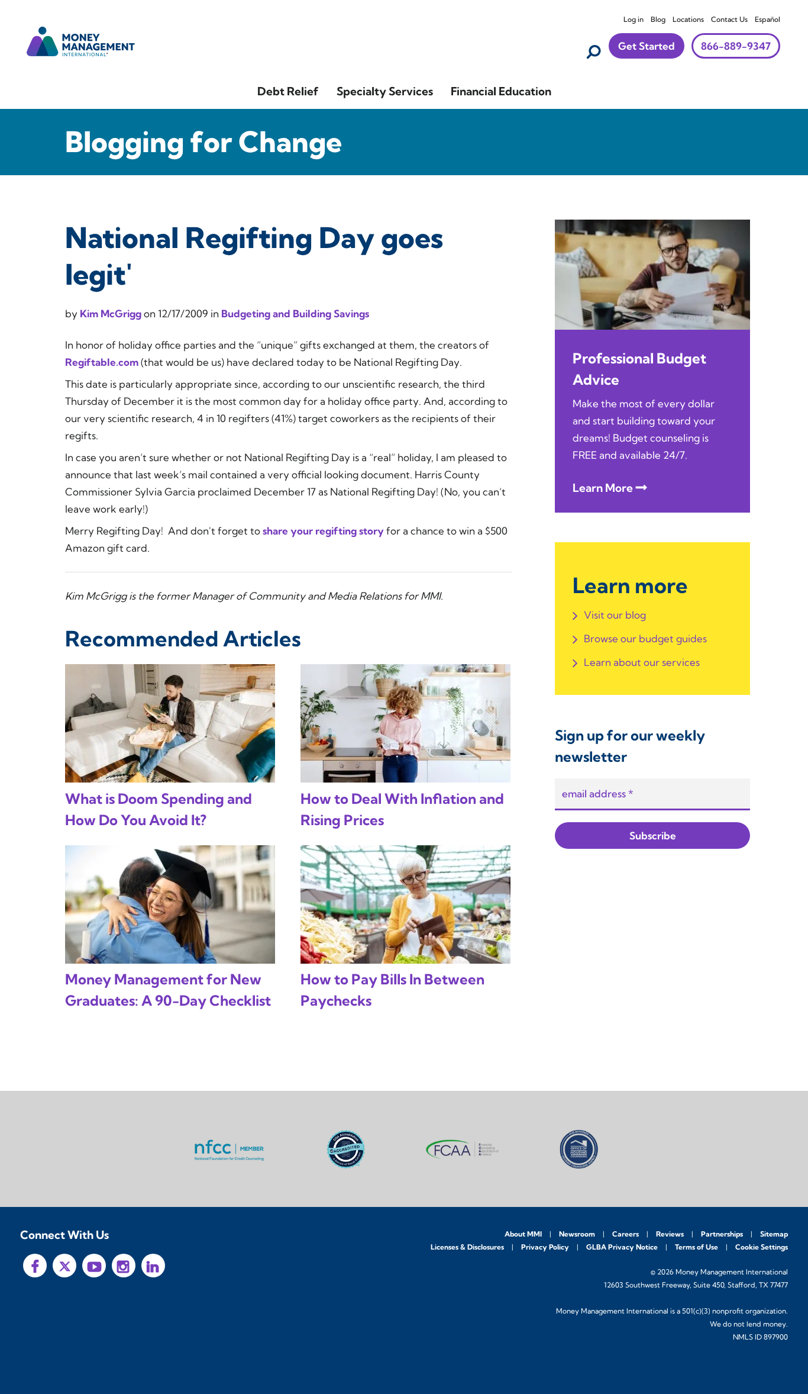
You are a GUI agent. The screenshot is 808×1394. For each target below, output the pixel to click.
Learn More (603, 488)
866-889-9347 (736, 46)
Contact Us (729, 19)
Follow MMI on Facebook (35, 1265)
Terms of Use (696, 1246)
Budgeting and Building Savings (295, 313)
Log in (633, 19)
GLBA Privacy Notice (622, 1246)
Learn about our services (642, 662)
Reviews (670, 1233)
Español (767, 19)
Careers (625, 1233)
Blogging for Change (203, 141)
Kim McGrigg (112, 313)
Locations (688, 19)
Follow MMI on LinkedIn (153, 1265)
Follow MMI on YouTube (94, 1265)
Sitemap (774, 1233)
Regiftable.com (101, 362)
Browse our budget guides (645, 638)
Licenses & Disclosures (467, 1246)
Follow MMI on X (64, 1265)
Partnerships (722, 1233)
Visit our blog (615, 615)
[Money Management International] (81, 40)
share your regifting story (323, 530)
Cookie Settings (761, 1246)
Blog (658, 19)
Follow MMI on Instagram (123, 1265)
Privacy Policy (545, 1246)
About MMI (523, 1233)
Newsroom (577, 1233)
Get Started (646, 46)
